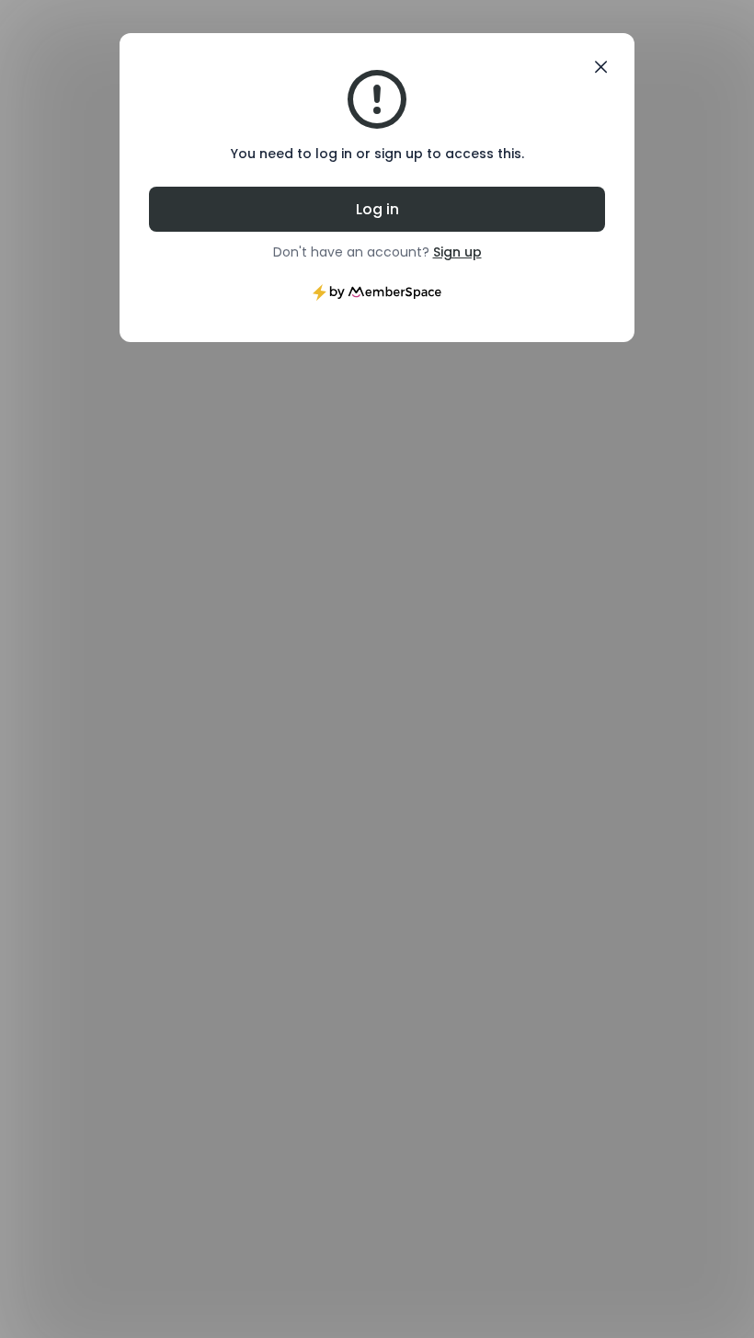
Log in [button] (377, 209)
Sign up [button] (457, 252)
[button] (601, 67)
